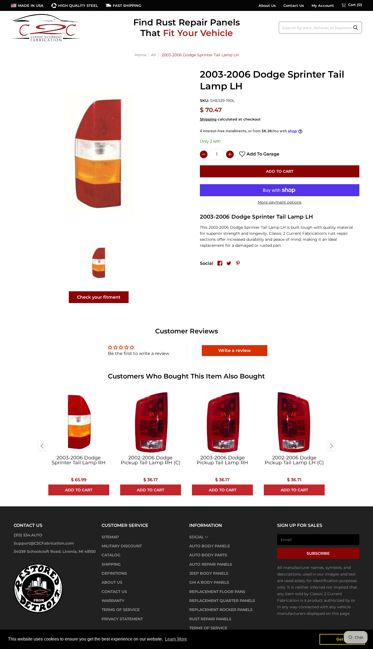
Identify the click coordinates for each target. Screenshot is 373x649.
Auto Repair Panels (210, 564)
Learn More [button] (176, 639)
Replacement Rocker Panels (221, 609)
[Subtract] (204, 154)
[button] (352, 5)
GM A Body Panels (209, 582)
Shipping (208, 119)
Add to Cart (279, 171)
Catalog (111, 555)
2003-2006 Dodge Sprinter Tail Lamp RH (79, 460)
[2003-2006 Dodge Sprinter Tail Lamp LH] (98, 262)
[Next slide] (331, 446)
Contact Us (293, 5)
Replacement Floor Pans (217, 591)
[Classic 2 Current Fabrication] (46, 27)
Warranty (113, 600)
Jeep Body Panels (208, 573)
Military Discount (122, 546)
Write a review (234, 350)
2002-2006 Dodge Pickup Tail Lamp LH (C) (294, 460)
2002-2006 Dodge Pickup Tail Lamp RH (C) (150, 460)
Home (140, 54)
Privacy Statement (122, 618)
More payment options (279, 202)
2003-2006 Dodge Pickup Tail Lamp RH (222, 460)
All (153, 54)
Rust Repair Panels (210, 618)
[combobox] (320, 27)
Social (196, 537)
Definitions (114, 573)
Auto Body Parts (208, 555)
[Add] (230, 154)
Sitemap (110, 537)
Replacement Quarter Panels (222, 600)
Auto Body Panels (209, 546)
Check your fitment (98, 297)
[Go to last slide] (42, 446)
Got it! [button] (342, 639)
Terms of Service (121, 609)
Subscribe (318, 553)
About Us (267, 5)
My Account (323, 5)
